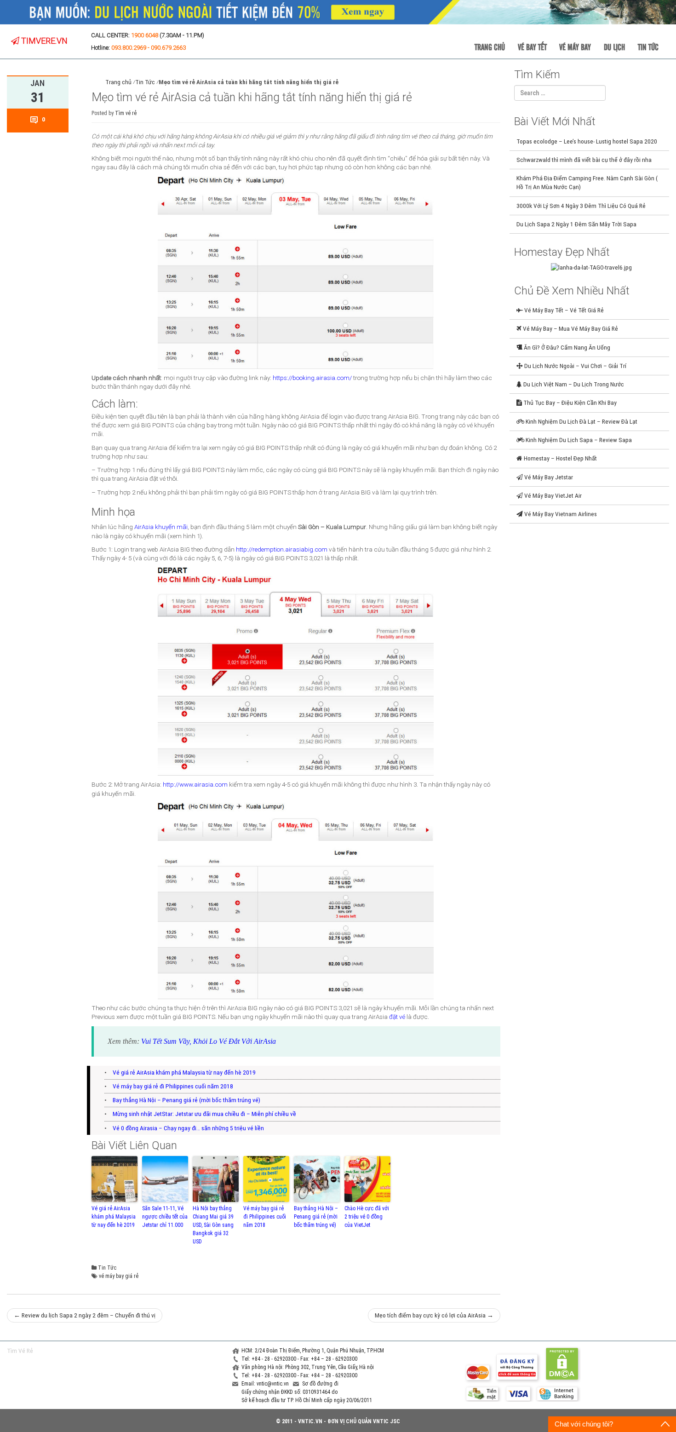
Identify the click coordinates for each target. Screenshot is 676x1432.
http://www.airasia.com (195, 784)
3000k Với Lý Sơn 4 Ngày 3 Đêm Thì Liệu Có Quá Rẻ (581, 205)
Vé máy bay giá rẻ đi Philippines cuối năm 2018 (173, 1086)
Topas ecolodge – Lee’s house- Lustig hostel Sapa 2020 (586, 141)
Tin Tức (648, 46)
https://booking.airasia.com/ (312, 377)
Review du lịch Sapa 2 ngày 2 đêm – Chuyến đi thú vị (84, 1315)
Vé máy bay (575, 46)
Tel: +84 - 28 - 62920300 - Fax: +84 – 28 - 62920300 (299, 1359)
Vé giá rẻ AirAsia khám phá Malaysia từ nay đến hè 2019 (184, 1072)
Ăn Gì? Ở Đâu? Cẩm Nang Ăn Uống (566, 347)
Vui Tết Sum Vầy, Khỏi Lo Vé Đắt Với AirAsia (208, 1041)
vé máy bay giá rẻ (118, 1276)
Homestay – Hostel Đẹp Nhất (559, 458)
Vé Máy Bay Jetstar (548, 477)
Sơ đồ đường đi (320, 1383)
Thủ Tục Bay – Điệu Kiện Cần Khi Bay (569, 402)
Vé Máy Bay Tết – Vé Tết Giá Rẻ (563, 310)
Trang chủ (490, 46)
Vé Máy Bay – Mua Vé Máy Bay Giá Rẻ (569, 328)
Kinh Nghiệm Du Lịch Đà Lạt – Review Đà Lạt (580, 421)
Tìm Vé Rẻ (20, 1350)
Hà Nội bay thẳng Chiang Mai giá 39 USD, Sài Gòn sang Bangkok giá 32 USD (213, 1225)
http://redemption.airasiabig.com (281, 549)
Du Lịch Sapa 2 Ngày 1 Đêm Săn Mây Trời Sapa (576, 224)
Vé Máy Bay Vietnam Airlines (560, 514)
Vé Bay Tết (532, 46)
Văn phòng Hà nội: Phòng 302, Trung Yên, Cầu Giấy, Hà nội (307, 1367)
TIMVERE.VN (43, 41)
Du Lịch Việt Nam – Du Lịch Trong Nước (573, 384)
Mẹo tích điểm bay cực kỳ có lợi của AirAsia (434, 1315)
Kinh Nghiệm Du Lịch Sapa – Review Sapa (578, 439)
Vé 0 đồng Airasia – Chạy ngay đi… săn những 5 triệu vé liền (188, 1128)
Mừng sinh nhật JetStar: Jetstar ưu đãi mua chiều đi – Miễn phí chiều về (204, 1113)
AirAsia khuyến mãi (161, 526)
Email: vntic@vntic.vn (265, 1383)
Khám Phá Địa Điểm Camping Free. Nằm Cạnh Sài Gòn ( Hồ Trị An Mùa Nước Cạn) (587, 182)
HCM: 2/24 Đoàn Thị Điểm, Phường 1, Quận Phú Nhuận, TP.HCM (312, 1350)
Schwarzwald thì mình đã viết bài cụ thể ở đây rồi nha (584, 159)
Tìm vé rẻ (126, 113)
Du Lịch (614, 46)
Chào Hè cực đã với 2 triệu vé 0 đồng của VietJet (366, 1216)
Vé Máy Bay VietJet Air (552, 495)
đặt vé (397, 1016)
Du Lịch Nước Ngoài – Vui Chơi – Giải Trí (574, 365)
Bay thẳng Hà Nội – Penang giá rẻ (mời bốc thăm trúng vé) (186, 1100)
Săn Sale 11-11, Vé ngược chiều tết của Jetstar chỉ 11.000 (165, 1216)
